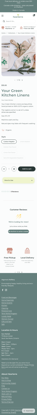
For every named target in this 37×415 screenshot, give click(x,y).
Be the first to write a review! (18, 231)
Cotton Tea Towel (10, 147)
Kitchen (4, 305)
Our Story (4, 378)
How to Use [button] (8, 180)
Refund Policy (6, 397)
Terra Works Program (9, 313)
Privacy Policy (6, 399)
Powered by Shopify (8, 412)
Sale (3, 324)
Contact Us (5, 388)
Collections (11, 33)
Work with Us (6, 394)
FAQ (3, 386)
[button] (34, 16)
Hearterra (18, 410)
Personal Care (6, 311)
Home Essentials (7, 300)
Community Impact (8, 383)
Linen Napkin (25, 141)
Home (3, 33)
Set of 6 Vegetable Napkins (13, 158)
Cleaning (4, 308)
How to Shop (6, 380)
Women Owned (7, 319)
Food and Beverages (8, 297)
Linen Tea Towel (9, 152)
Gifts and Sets (6, 322)
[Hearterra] (18, 16)
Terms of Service (7, 402)
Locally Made (6, 316)
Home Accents (6, 303)
